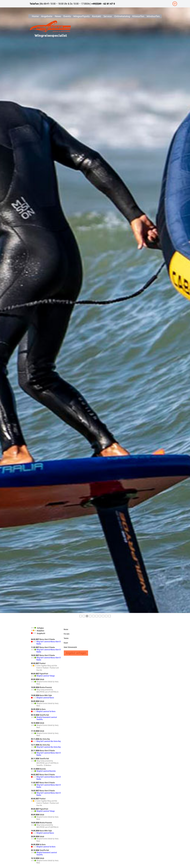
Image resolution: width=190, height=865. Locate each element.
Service (108, 16)
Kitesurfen (138, 16)
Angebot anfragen (76, 653)
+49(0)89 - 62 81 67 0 (103, 3)
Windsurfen (153, 16)
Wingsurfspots (81, 16)
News (58, 16)
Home (35, 16)
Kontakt (96, 16)
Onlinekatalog (122, 16)
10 (109, 616)
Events (67, 16)
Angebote (46, 16)
